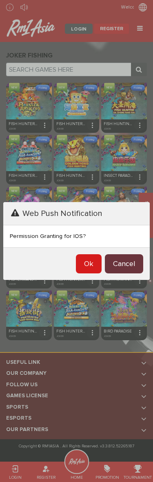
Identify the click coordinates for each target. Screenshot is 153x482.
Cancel (124, 263)
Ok (88, 263)
